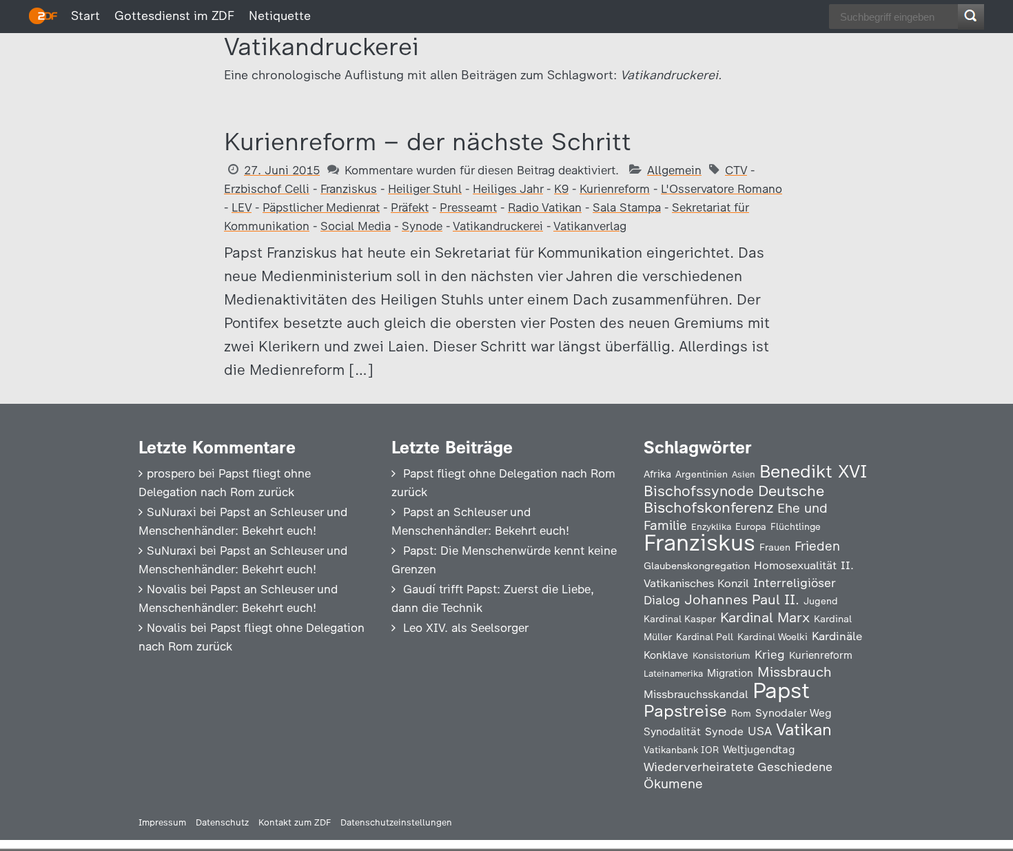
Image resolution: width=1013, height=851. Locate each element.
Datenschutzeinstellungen (396, 822)
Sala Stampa (627, 207)
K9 (561, 189)
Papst (781, 690)
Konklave (666, 655)
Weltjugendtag (759, 749)
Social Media (355, 226)
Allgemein (674, 170)
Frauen (774, 547)
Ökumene (673, 784)
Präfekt (410, 207)
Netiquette (280, 15)
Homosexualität (795, 565)
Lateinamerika (673, 673)
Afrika (657, 474)
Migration (730, 673)
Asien (743, 474)
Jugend (821, 600)
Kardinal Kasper (680, 618)
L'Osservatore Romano (721, 189)
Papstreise (685, 711)
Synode (422, 226)
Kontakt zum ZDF (294, 822)
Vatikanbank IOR (681, 749)
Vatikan (804, 729)
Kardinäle (837, 636)
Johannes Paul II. (741, 599)
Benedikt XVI (813, 471)
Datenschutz (222, 822)
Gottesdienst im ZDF (174, 15)
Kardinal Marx (765, 617)
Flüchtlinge (795, 526)
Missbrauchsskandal (696, 694)
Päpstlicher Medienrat (321, 207)
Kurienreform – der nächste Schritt (427, 141)
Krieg (770, 655)
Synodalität (672, 731)
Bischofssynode (699, 491)
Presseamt (468, 207)
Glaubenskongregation (697, 566)
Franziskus (348, 189)
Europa (750, 526)
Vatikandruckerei (498, 226)
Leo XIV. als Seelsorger (466, 628)
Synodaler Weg (793, 712)
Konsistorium (721, 655)
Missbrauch (794, 672)
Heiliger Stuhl (425, 189)
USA (760, 731)
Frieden (817, 546)
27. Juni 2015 (282, 170)
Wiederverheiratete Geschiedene (738, 766)
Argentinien (701, 474)
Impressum (162, 822)
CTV (736, 170)
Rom (741, 713)
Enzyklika (711, 526)
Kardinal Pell (704, 636)
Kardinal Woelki (772, 637)
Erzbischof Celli (266, 189)
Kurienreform (615, 189)
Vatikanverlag (589, 226)
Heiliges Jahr (508, 189)
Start (85, 15)
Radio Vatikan (545, 207)
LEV (242, 207)
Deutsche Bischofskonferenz (734, 499)
